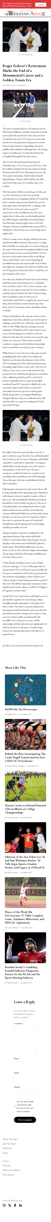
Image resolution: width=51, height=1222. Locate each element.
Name (17, 1058)
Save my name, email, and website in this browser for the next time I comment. (25, 1106)
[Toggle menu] (42, 12)
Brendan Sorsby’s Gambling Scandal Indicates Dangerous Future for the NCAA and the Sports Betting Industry (22, 972)
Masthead (7, 1148)
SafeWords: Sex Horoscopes (21, 709)
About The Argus (10, 1139)
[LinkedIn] (20, 1205)
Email (17, 1073)
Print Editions (8, 1174)
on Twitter (23, 566)
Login (5, 1152)
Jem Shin (22, 85)
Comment (18, 1023)
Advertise (7, 1165)
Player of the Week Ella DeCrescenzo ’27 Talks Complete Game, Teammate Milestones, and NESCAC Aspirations (24, 917)
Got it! (41, 4)
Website (17, 1087)
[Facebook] (15, 1205)
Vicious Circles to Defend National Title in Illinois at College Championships (25, 809)
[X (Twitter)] (9, 1205)
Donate (6, 1161)
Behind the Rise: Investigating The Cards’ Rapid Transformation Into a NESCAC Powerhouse (25, 757)
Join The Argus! (9, 1143)
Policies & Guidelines (11, 1170)
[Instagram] (4, 1205)
